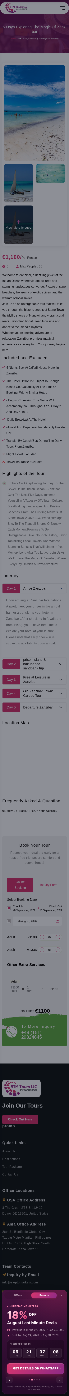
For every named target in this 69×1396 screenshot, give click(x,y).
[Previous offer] (9, 1380)
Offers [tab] (18, 1295)
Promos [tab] (44, 1295)
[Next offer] (60, 1380)
